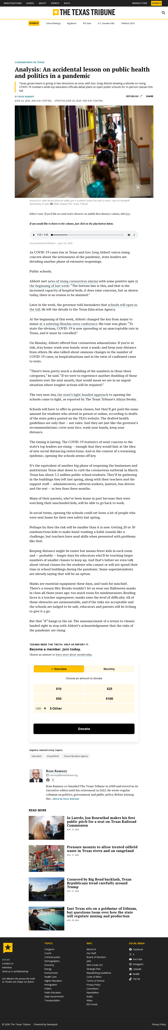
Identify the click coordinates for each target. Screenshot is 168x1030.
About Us (91, 949)
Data (67, 3)
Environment (51, 972)
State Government (53, 996)
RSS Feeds (92, 1004)
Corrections (93, 988)
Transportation (52, 1000)
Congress (49, 949)
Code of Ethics (94, 976)
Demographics (52, 961)
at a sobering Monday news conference (68, 324)
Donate (156, 3)
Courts (47, 953)
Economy (49, 965)
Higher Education (53, 980)
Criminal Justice (52, 957)
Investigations (12, 3)
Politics (48, 988)
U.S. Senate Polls (106, 23)
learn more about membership (74, 654)
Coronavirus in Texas (29, 62)
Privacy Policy (93, 984)
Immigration (50, 984)
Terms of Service (96, 980)
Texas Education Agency (76, 756)
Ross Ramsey (26, 96)
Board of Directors (96, 957)
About (42, 3)
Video (90, 1000)
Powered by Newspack (46, 1024)
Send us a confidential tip (15, 971)
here (128, 213)
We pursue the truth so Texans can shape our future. (18, 980)
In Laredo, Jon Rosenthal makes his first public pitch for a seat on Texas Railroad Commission (101, 821)
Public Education (52, 992)
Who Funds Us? (95, 965)
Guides (30, 3)
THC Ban (87, 23)
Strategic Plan (94, 968)
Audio (90, 996)
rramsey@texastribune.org (64, 775)
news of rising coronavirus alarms (73, 281)
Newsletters (139, 3)
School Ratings (53, 23)
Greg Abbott (53, 756)
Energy (48, 968)
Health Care (50, 976)
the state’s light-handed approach (82, 394)
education (37, 756)
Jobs (89, 961)
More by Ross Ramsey (66, 798)
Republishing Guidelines (99, 972)
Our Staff (91, 953)
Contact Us (7, 963)
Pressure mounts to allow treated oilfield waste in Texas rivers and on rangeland (102, 849)
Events (55, 3)
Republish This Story (134, 96)
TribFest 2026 (128, 23)
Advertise (7, 967)
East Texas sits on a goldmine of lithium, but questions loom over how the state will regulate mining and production (102, 912)
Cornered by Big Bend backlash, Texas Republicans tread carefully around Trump (99, 883)
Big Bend (71, 23)
